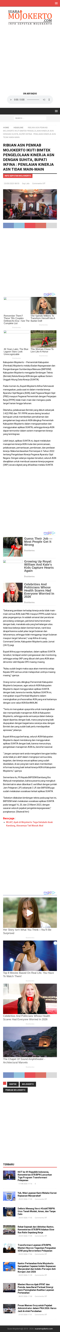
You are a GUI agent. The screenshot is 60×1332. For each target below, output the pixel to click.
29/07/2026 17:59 (25, 1199)
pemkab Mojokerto (15, 1090)
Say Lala (25, 183)
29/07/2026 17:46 (25, 1254)
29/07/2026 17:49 (25, 1236)
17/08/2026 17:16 (25, 1184)
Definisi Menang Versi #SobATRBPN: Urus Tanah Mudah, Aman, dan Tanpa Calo (37, 1211)
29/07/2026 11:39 (25, 1275)
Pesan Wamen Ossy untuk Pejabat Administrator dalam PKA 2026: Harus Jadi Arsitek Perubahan (37, 1308)
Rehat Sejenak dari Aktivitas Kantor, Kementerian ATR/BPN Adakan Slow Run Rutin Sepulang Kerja (36, 1230)
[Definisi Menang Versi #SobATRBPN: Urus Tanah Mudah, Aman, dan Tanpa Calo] (9, 1211)
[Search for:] (30, 118)
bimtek (12, 1084)
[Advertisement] (30, 58)
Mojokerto (28, 1084)
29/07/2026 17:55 (25, 1218)
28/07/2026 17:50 (25, 1296)
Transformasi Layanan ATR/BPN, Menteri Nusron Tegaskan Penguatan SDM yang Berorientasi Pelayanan (37, 1248)
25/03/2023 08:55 (11, 183)
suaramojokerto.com (44, 1329)
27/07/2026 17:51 (25, 1315)
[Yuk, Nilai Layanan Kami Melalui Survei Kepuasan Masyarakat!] (9, 1196)
